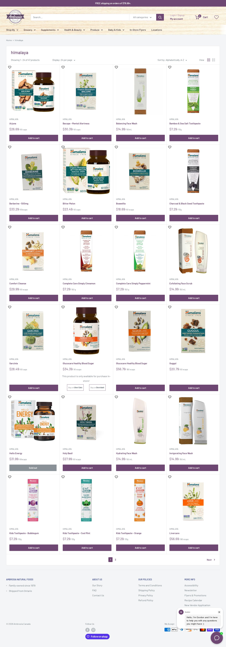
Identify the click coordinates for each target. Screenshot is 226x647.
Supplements (48, 29)
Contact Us (98, 595)
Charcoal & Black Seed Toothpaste (186, 203)
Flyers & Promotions (195, 595)
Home (9, 40)
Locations (156, 29)
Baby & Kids (114, 29)
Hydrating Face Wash (126, 453)
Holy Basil (68, 453)
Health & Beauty (73, 29)
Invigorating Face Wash (181, 453)
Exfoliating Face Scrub (180, 283)
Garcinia (13, 363)
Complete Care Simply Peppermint (133, 283)
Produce (94, 29)
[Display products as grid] (208, 60)
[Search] (160, 17)
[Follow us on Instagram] (93, 630)
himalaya (19, 40)
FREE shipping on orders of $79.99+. (113, 3)
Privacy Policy (145, 595)
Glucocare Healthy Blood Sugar (78, 363)
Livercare (174, 533)
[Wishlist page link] (216, 17)
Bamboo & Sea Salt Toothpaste (184, 123)
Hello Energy (15, 453)
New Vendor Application (197, 605)
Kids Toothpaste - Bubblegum (24, 533)
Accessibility (191, 585)
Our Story (97, 585)
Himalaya (13, 119)
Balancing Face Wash (126, 123)
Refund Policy (145, 600)
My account (176, 18)
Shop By (10, 29)
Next (209, 559)
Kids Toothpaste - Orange (128, 533)
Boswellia (121, 203)
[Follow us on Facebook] (87, 630)
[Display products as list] (213, 60)
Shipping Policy (146, 590)
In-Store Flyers (138, 29)
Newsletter (190, 590)
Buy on (75, 387)
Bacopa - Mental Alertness (76, 123)
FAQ (94, 590)
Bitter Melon (69, 203)
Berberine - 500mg (18, 203)
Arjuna (12, 123)
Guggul (172, 363)
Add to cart (34, 138)
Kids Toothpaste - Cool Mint (76, 533)
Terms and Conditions (150, 585)
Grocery (28, 29)
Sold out (33, 467)
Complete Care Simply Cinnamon (79, 283)
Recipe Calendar (193, 600)
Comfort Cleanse (17, 283)
